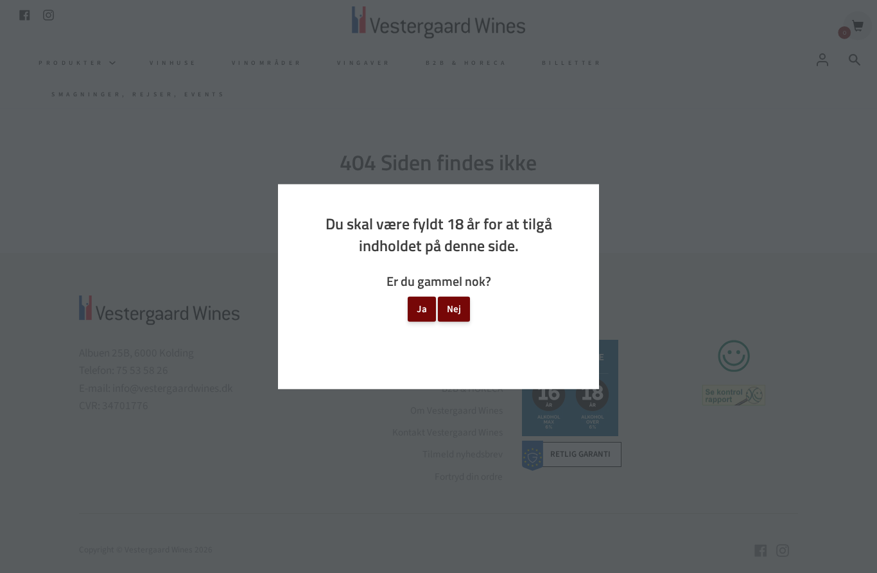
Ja (422, 309)
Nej (454, 309)
